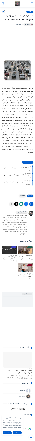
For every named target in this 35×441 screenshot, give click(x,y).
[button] (26, 204)
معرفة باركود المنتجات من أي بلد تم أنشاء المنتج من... (17, 169)
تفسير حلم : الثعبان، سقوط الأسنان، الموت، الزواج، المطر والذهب (20, 372)
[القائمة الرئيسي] (32, 4)
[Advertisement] (17, 46)
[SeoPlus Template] (30, 429)
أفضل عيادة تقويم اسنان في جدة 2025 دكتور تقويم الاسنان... (17, 183)
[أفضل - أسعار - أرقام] (17, 3)
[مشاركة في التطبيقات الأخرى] (11, 204)
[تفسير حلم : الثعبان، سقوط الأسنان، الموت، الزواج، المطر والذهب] (17, 360)
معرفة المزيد (7, 432)
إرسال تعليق (27, 294)
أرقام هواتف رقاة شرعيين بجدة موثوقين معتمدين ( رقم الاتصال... (17, 176)
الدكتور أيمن (27, 24)
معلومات (30, 11)
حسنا (17, 432)
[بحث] (3, 4)
